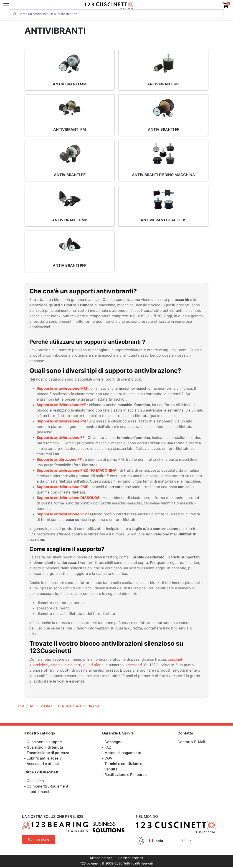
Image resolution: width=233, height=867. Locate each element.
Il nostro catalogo (39, 733)
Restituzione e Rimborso (125, 774)
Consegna (113, 741)
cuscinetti (176, 659)
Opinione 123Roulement (47, 786)
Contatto (185, 733)
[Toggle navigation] (6, 5)
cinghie (56, 664)
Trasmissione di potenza (48, 752)
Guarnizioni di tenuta (45, 747)
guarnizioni (38, 664)
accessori (134, 664)
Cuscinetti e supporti (45, 741)
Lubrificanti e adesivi (45, 758)
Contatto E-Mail (191, 741)
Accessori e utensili (44, 763)
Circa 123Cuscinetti (41, 772)
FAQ (107, 747)
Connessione (38, 839)
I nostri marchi (39, 791)
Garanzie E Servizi (118, 733)
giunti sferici (93, 664)
